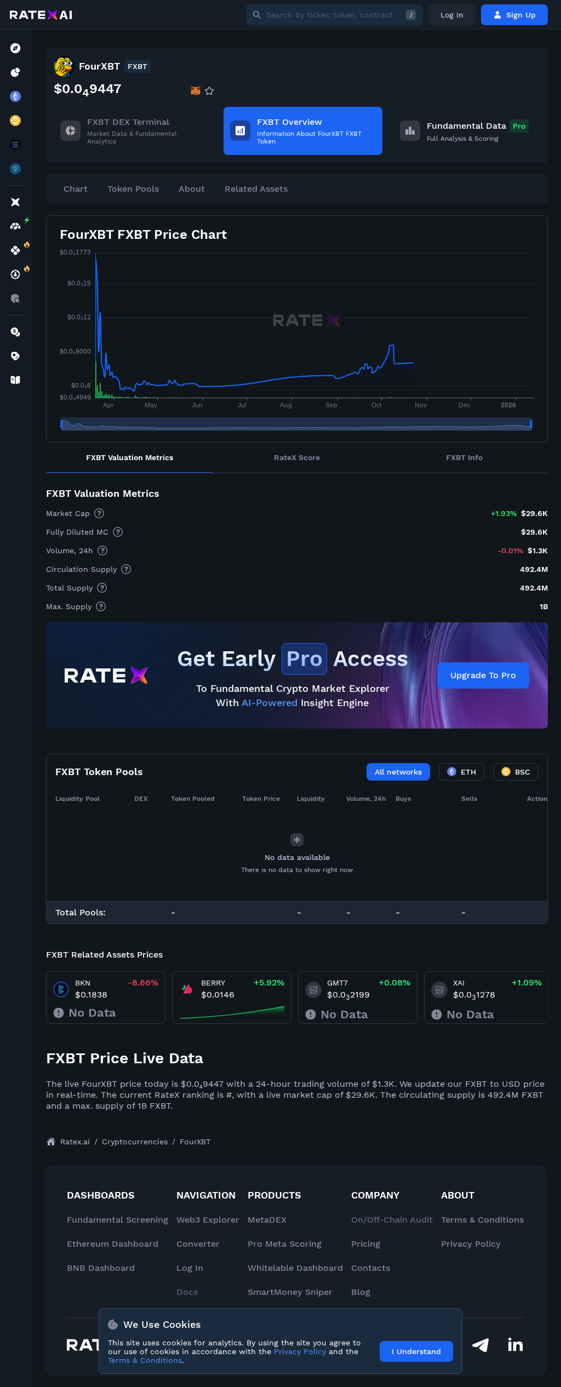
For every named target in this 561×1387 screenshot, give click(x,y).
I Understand (416, 1351)
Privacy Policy (471, 1244)
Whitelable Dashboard (295, 1268)
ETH (468, 771)
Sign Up (521, 14)
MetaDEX (267, 1219)
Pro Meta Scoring (285, 1244)
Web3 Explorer (207, 1219)
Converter (198, 1244)
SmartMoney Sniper (290, 1292)
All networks (398, 771)
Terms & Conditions (482, 1219)
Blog (360, 1292)
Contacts (370, 1268)
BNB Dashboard (101, 1268)
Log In (451, 14)
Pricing (365, 1244)
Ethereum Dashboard (112, 1244)
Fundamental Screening (117, 1219)
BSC (522, 771)
